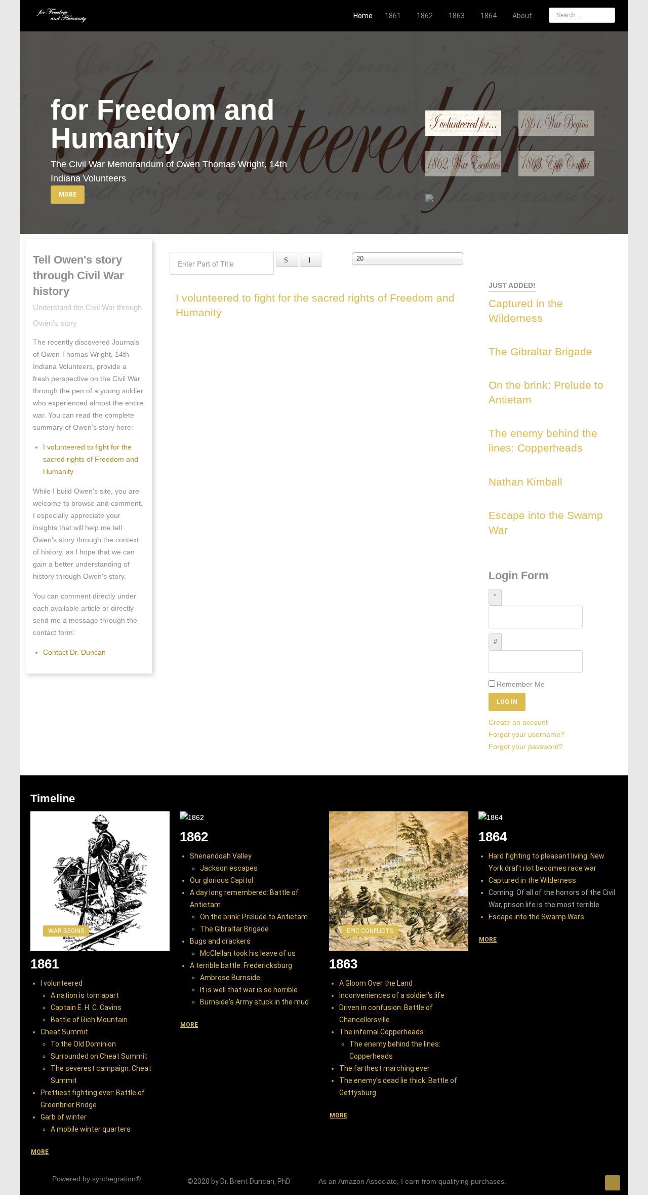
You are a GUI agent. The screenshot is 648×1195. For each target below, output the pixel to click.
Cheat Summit (64, 1032)
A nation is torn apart (85, 995)
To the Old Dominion (83, 1044)
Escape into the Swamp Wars (536, 917)
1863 (343, 964)
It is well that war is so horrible (249, 990)
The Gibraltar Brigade (540, 351)
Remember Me (521, 684)
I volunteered (61, 983)
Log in (507, 701)
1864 (492, 837)
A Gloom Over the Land (376, 983)
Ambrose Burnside (230, 978)
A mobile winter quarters (91, 1129)
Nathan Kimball (525, 482)
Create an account (519, 722)
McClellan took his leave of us (248, 953)
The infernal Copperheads (381, 1032)
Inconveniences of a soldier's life (391, 995)
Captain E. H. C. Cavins (86, 1007)
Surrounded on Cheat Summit (99, 1056)
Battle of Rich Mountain (89, 1020)
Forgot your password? (526, 746)
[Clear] (311, 259)
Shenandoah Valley (221, 856)
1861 (44, 964)
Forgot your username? (526, 734)
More (67, 194)
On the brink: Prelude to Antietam (254, 917)
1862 (194, 837)
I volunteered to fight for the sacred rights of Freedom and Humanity (90, 459)
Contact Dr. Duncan (74, 652)
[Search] (287, 259)
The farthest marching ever (384, 1068)
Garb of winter (63, 1117)
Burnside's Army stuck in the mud (254, 1002)
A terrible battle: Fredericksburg (241, 965)
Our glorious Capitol (221, 880)
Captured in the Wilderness (532, 880)
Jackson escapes (229, 868)
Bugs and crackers (220, 941)
